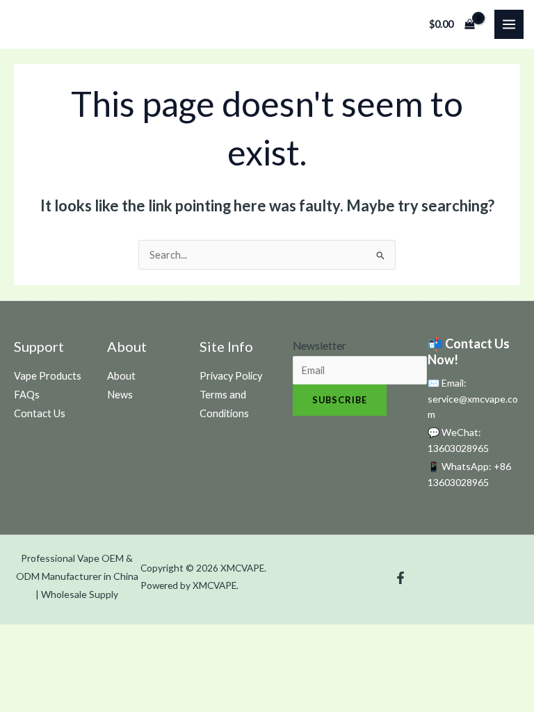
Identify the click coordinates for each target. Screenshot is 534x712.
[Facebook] (400, 578)
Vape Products (47, 376)
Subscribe (339, 399)
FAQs (27, 394)
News (120, 394)
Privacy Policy (231, 376)
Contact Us (39, 413)
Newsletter (319, 345)
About (121, 376)
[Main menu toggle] (509, 24)
